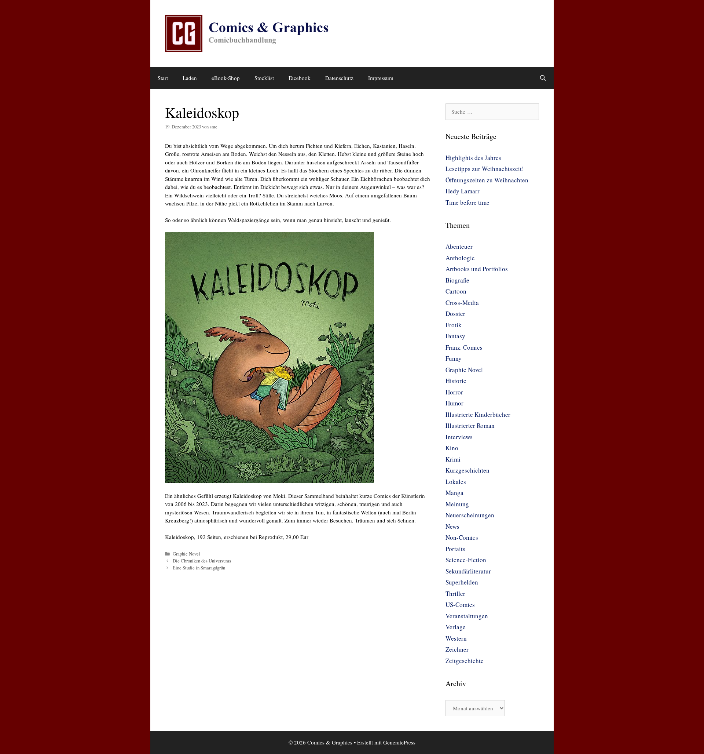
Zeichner (457, 649)
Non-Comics (461, 537)
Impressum (380, 77)
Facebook (300, 77)
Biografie (457, 280)
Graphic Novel (186, 554)
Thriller (455, 593)
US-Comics (460, 604)
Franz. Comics (464, 347)
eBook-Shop (226, 77)
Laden (190, 77)
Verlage (455, 627)
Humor (454, 403)
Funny (453, 358)
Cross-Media (462, 302)
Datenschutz (339, 77)
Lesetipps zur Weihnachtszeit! (484, 168)
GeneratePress (399, 742)
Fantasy (455, 336)
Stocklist (264, 77)
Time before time (467, 202)
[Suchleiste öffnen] (543, 78)
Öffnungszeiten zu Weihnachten (486, 180)
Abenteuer (459, 246)
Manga (454, 492)
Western (456, 638)
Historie (455, 380)
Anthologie (460, 258)
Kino (451, 448)
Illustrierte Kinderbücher (477, 414)
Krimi (453, 459)
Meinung (457, 504)
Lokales (455, 481)
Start (163, 77)
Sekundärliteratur (468, 571)
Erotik (453, 325)
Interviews (459, 437)
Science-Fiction (465, 560)
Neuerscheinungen (469, 515)
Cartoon (455, 291)
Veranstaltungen (466, 616)
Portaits (455, 548)
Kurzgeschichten (467, 470)
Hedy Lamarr (462, 191)
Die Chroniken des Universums (202, 561)
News (452, 526)
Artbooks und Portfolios (476, 269)
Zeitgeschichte (464, 660)
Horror (454, 392)
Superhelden (461, 582)
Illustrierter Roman (470, 425)
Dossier (455, 313)
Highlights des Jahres (473, 157)
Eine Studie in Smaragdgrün (199, 568)
